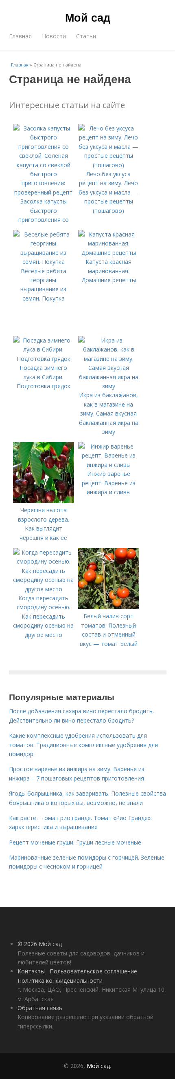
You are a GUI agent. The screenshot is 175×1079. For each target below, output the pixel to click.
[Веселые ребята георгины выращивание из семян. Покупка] (43, 261)
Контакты (31, 971)
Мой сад (87, 17)
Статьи (86, 36)
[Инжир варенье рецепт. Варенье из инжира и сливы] (108, 465)
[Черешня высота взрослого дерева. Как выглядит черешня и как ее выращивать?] (43, 501)
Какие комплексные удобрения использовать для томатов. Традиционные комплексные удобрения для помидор (83, 745)
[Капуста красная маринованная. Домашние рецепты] (108, 252)
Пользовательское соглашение (93, 971)
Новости (54, 36)
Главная (20, 36)
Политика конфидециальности (60, 980)
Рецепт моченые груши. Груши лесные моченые (75, 842)
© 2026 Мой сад (40, 944)
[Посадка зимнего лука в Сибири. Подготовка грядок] (43, 359)
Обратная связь (40, 1008)
